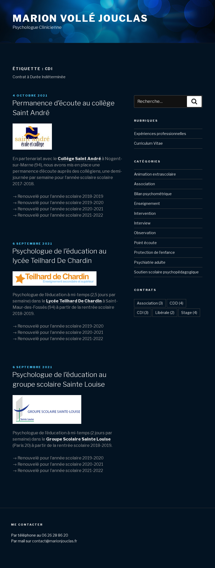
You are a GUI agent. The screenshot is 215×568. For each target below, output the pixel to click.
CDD (176, 303)
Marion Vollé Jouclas (80, 18)
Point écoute (145, 242)
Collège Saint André (79, 158)
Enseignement (147, 203)
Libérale (164, 312)
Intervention (145, 213)
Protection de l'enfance (154, 252)
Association (144, 184)
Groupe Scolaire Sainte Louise (78, 439)
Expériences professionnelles (160, 133)
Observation (145, 232)
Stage (189, 312)
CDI (142, 312)
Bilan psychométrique (153, 194)
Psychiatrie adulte (149, 262)
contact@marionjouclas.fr (54, 541)
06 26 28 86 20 (55, 535)
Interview (142, 223)
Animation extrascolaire (155, 174)
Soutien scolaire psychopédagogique (166, 272)
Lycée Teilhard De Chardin (74, 301)
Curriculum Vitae (148, 143)
